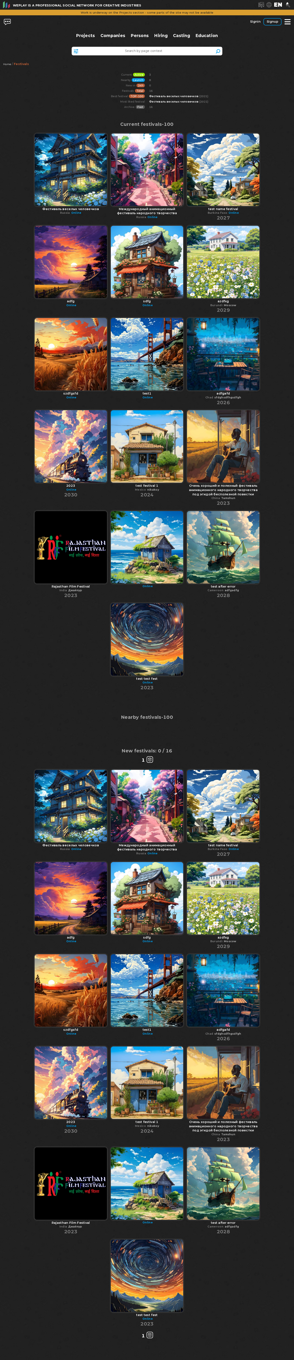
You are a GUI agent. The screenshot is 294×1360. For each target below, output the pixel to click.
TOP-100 (136, 96)
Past (140, 107)
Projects (85, 35)
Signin (255, 21)
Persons (140, 35)
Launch (138, 80)
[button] (278, 5)
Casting (181, 35)
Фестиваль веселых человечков (173, 96)
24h (140, 85)
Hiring (161, 35)
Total (140, 90)
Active (139, 74)
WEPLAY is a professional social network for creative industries (77, 5)
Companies (112, 35)
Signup (272, 21)
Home (7, 64)
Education (206, 35)
